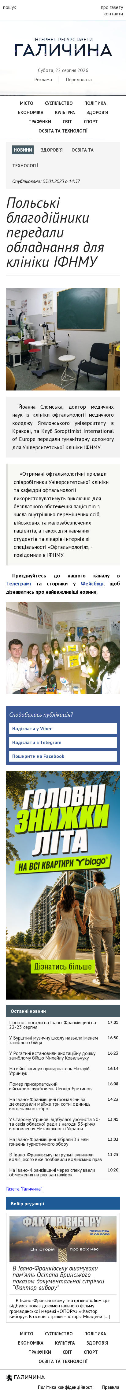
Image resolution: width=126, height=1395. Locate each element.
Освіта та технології (63, 131)
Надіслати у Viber (32, 728)
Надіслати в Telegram (36, 742)
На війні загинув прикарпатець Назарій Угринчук (49, 1070)
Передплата (79, 79)
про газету (112, 7)
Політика (95, 103)
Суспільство (59, 103)
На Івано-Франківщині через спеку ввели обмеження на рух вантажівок (52, 1172)
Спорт (91, 122)
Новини (23, 150)
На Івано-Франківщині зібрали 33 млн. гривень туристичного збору (49, 1141)
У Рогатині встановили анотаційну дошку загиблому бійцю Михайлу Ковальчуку (52, 1055)
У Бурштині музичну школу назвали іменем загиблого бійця (53, 1040)
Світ (67, 122)
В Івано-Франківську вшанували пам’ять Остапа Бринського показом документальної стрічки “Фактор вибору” (58, 1277)
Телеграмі (18, 583)
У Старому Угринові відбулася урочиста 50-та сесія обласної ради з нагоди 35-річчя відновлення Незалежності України (54, 1123)
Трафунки (39, 122)
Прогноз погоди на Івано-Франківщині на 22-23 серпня (52, 1024)
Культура (65, 112)
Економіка (30, 112)
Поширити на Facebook (38, 756)
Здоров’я (97, 112)
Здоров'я (52, 150)
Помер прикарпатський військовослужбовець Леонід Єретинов (50, 1086)
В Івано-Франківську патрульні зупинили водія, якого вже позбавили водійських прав (55, 1156)
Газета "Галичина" (24, 1189)
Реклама (43, 79)
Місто (26, 103)
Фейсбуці (92, 583)
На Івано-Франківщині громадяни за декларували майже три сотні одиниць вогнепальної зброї (50, 1104)
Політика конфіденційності (66, 1387)
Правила (110, 1387)
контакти (113, 13)
